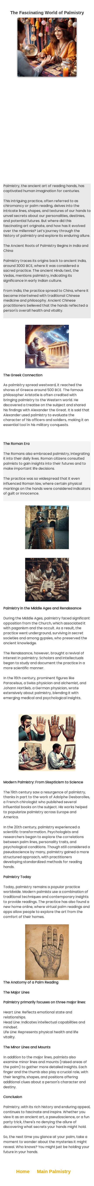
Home (23, 1171)
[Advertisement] (47, 130)
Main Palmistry (54, 1171)
